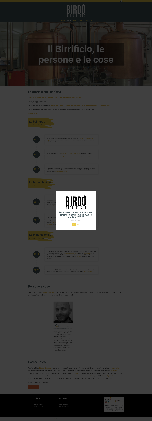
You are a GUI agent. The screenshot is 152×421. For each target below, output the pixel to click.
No (78, 224)
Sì (73, 224)
